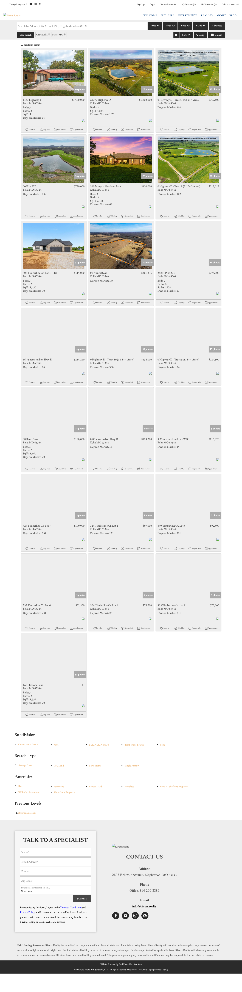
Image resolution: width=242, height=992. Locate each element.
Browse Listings (161, 969)
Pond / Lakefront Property (174, 786)
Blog (233, 15)
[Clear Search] (176, 35)
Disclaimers (132, 969)
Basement (59, 786)
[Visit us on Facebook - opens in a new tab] (26, 4)
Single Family (132, 765)
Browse (27, 812)
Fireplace (129, 786)
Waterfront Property (64, 792)
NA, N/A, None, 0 (99, 744)
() (189, 4)
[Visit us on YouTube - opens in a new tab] (31, 4)
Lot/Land (59, 765)
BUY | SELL (167, 15)
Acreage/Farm (25, 765)
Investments (188, 15)
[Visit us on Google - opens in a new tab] (40, 4)
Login (152, 4)
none (162, 744)
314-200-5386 (232, 4)
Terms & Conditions (71, 907)
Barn (20, 786)
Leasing (207, 15)
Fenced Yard (95, 786)
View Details (53, 73)
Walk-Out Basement (28, 792)
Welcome (150, 15)
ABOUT (221, 15)
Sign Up (141, 4)
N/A (56, 744)
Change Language (17, 4)
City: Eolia (41, 34)
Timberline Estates (134, 744)
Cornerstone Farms (28, 744)
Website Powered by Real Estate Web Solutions (121, 964)
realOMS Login (146, 969)
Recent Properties (168, 4)
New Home (95, 765)
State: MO (57, 34)
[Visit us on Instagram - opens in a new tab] (35, 4)
